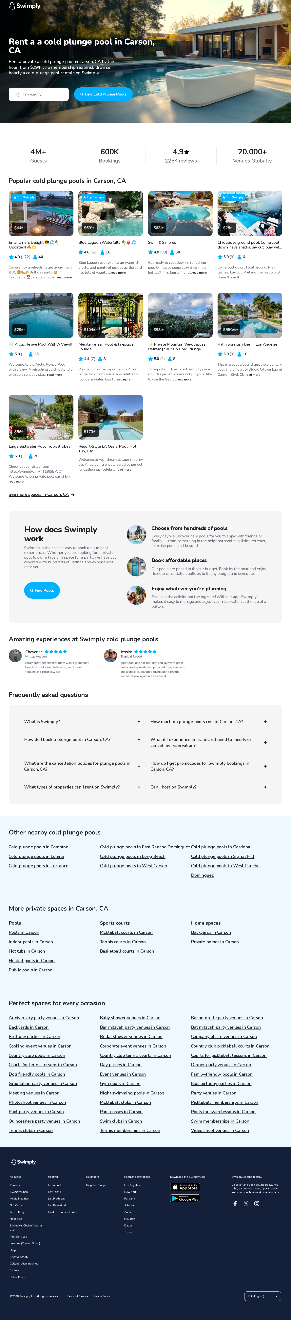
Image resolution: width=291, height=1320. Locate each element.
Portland (129, 1199)
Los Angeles (132, 1185)
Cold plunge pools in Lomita (36, 856)
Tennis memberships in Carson (130, 1131)
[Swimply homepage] (145, 6)
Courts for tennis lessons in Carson (43, 1065)
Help (13, 1250)
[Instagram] (256, 1203)
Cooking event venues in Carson (40, 1046)
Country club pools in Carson (37, 1055)
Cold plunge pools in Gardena (220, 847)
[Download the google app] (185, 1198)
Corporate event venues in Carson (133, 1046)
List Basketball (57, 1205)
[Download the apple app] (185, 1187)
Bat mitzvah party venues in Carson (226, 1027)
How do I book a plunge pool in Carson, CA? (67, 740)
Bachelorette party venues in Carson (227, 1018)
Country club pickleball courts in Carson (230, 1046)
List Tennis (55, 1192)
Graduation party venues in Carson (43, 1084)
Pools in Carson (24, 932)
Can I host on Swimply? (173, 787)
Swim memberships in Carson (220, 1121)
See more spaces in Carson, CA (39, 494)
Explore (14, 1270)
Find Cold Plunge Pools (105, 94)
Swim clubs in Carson (121, 1121)
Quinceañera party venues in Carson (44, 1121)
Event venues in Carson (123, 1074)
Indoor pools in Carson (31, 942)
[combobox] (39, 94)
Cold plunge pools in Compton (38, 847)
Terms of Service (77, 1296)
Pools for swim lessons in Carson (223, 1112)
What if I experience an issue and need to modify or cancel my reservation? (200, 742)
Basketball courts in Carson (127, 951)
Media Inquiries (19, 1199)
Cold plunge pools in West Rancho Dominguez (225, 870)
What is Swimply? (42, 722)
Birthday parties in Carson (34, 1037)
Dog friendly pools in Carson (37, 1074)
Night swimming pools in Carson (132, 1093)
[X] (245, 1203)
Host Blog (16, 1219)
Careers (15, 1185)
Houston (129, 1219)
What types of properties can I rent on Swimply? (72, 787)
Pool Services (18, 1237)
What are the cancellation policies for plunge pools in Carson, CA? (77, 766)
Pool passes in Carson (121, 1112)
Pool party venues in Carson (36, 1112)
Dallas (128, 1225)
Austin (128, 1212)
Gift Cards (16, 1205)
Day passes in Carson (121, 1065)
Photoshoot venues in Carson (37, 1102)
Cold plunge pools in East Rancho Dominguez (145, 847)
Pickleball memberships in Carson (224, 1102)
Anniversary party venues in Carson (44, 1018)
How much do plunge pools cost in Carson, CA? (196, 722)
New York (130, 1192)
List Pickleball (56, 1199)
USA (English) (255, 1296)
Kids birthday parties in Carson (221, 1084)
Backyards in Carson (211, 932)
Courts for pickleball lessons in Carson (228, 1055)
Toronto (129, 1232)
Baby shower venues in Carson (130, 1018)
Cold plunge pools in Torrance (38, 866)
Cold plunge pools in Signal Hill (222, 856)
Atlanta (129, 1205)
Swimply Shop (19, 1192)
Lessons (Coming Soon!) (25, 1243)
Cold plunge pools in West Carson (133, 866)
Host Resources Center (62, 1212)
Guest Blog (17, 1212)
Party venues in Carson (213, 1093)
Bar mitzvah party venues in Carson (135, 1027)
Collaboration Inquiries (24, 1264)
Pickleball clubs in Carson (125, 1102)
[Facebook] (235, 1203)
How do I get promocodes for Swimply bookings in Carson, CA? (199, 766)
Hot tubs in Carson (27, 951)
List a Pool (54, 1185)
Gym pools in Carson (120, 1084)
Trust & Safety (19, 1257)
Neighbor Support (97, 1185)
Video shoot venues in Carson (220, 1131)
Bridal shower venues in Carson (131, 1037)
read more (64, 277)
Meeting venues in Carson (34, 1093)
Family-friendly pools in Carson (222, 1074)
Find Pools (44, 590)
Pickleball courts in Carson (126, 932)
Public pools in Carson (30, 970)
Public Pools (17, 1277)
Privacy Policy (101, 1296)
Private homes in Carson (215, 942)
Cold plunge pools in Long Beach (132, 856)
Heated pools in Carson (32, 961)
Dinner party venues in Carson (221, 1065)
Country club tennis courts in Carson (135, 1055)
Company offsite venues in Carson (224, 1037)
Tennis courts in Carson (123, 942)
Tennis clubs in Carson (31, 1131)
